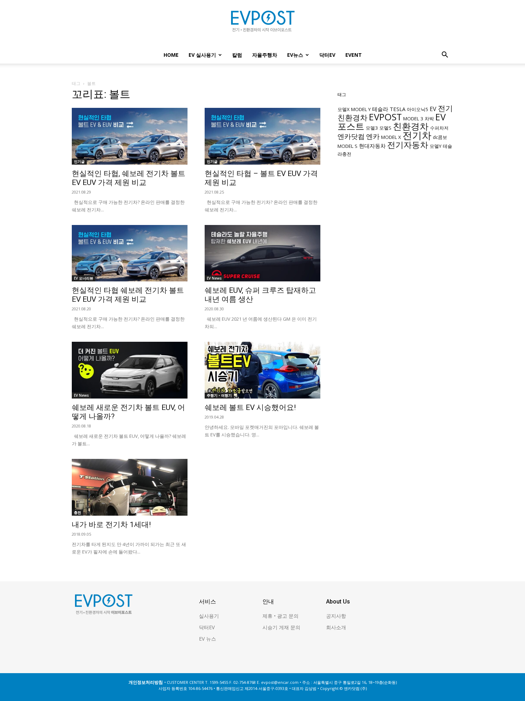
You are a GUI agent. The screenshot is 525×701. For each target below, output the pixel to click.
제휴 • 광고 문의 (280, 615)
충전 (77, 512)
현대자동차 (372, 145)
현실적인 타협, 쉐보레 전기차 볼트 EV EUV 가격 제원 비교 (128, 178)
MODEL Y (361, 109)
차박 (429, 118)
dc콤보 (440, 137)
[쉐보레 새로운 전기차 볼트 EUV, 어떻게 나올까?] (130, 370)
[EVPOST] (262, 24)
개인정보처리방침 (146, 682)
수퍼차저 (439, 128)
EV (433, 109)
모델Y (435, 146)
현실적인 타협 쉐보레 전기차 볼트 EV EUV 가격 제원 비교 (128, 295)
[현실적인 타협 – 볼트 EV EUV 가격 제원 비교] (262, 136)
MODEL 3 (413, 118)
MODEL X (391, 137)
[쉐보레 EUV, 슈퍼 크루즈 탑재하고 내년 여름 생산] (262, 253)
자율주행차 (264, 54)
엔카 (373, 136)
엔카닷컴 (351, 136)
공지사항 (336, 615)
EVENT (353, 54)
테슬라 (380, 108)
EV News (214, 278)
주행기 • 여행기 (219, 395)
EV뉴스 (295, 54)
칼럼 (237, 54)
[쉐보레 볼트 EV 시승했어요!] (262, 370)
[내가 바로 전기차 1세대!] (130, 487)
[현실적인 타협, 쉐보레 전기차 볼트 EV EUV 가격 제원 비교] (130, 136)
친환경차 (411, 126)
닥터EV (327, 54)
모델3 (372, 128)
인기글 (79, 161)
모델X (344, 109)
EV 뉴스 (207, 638)
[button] (444, 55)
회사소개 (336, 627)
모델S (385, 128)
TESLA (397, 108)
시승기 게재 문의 (281, 627)
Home (171, 54)
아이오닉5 (417, 109)
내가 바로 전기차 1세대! (111, 524)
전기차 (416, 135)
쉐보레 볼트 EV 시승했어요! (250, 407)
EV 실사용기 (202, 54)
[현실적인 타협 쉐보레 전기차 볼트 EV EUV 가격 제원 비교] (130, 253)
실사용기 (209, 615)
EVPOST (385, 117)
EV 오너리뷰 (83, 278)
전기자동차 (407, 144)
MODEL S (348, 146)
